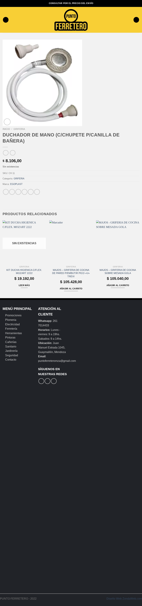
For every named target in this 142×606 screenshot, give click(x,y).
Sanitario (10, 346)
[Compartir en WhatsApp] (6, 192)
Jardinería (11, 350)
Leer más (24, 285)
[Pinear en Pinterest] (31, 192)
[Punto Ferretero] (71, 19)
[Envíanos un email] (54, 381)
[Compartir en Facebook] (12, 192)
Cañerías (10, 342)
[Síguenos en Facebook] (41, 381)
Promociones (13, 315)
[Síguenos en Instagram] (47, 381)
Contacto (10, 359)
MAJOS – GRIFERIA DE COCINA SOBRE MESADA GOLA (118, 272)
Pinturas (10, 337)
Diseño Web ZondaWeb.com (124, 598)
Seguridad (11, 355)
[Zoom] (7, 121)
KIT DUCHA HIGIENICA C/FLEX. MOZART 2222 (24, 272)
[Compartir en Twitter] (18, 192)
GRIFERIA (19, 129)
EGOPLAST (16, 184)
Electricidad (12, 324)
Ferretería (11, 328)
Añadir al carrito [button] (71, 289)
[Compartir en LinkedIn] (37, 192)
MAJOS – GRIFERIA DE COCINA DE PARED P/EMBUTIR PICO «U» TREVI (71, 273)
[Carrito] (136, 20)
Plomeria (10, 319)
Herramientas (13, 333)
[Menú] (5, 20)
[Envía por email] (24, 192)
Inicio (6, 129)
